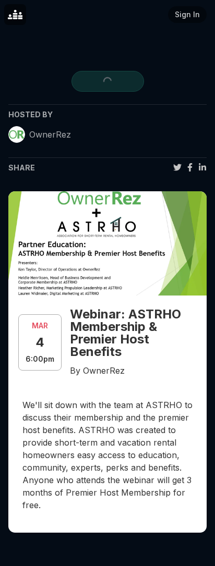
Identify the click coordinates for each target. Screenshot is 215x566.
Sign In (187, 14)
